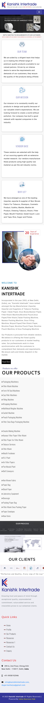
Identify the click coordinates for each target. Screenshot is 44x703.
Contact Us (10, 646)
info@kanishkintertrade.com (17, 682)
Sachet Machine (8, 413)
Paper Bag (7, 485)
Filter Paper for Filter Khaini (13, 440)
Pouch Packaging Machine (12, 417)
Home (8, 625)
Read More (6, 361)
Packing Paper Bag (10, 502)
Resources (10, 638)
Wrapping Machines (10, 404)
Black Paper (7, 489)
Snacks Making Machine (11, 431)
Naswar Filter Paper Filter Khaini (14, 435)
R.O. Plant (6, 458)
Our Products (11, 634)
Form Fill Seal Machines (11, 390)
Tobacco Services (9, 444)
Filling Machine (8, 399)
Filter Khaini (7, 449)
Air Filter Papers (9, 462)
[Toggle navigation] (39, 12)
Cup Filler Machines (10, 395)
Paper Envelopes (9, 511)
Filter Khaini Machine (10, 386)
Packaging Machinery (11, 381)
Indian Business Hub (27, 699)
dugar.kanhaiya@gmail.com (13, 685)
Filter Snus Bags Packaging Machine (16, 422)
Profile (8, 629)
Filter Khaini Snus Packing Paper (14, 507)
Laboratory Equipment (11, 493)
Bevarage (6, 498)
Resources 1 (10, 642)
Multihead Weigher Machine (13, 408)
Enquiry (9, 651)
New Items (7, 516)
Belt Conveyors (8, 471)
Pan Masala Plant (9, 466)
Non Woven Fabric (9, 480)
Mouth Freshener (9, 453)
